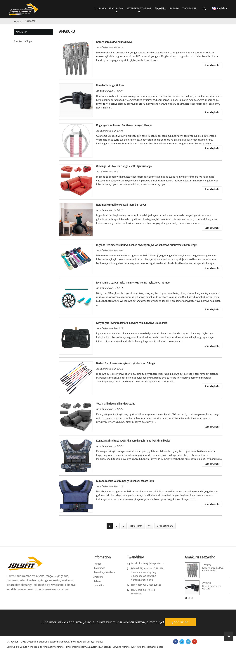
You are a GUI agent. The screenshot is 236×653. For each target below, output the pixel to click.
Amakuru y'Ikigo (23, 41)
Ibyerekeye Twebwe (139, 8)
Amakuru (160, 8)
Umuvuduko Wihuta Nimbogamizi (24, 646)
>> (149, 525)
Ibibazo (174, 8)
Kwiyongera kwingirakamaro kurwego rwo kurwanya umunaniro (131, 323)
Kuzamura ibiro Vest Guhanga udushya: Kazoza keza (125, 481)
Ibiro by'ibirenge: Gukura (110, 85)
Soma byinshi (211, 65)
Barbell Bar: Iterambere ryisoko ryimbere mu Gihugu (125, 363)
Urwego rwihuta (121, 646)
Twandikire (189, 8)
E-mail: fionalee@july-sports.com (148, 563)
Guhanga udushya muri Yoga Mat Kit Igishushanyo (124, 166)
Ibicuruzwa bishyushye (82, 641)
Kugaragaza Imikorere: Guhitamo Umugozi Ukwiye (124, 125)
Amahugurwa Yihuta (53, 646)
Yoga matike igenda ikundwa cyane (115, 403)
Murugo (101, 8)
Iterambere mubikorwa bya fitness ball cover (121, 204)
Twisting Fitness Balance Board (147, 646)
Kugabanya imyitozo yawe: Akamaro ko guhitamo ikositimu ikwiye (133, 440)
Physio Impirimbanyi (75, 646)
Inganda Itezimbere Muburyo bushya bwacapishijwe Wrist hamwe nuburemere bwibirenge (146, 245)
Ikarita (99, 641)
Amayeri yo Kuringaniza (99, 646)
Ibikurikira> (136, 525)
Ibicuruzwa (116, 8)
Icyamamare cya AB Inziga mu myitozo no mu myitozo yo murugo (133, 282)
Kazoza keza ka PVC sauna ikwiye (114, 42)
